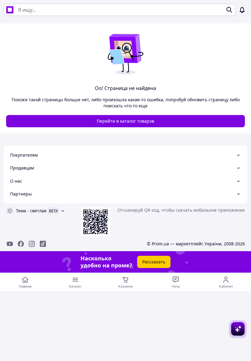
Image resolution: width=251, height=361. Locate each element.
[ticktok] (43, 243)
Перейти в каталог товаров (125, 121)
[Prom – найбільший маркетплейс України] (10, 10)
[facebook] (20, 243)
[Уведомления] (242, 10)
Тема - (31, 211)
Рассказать (153, 262)
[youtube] (9, 243)
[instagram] (32, 243)
